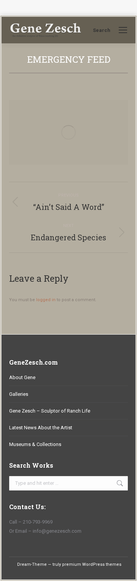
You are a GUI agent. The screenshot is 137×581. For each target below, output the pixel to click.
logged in (46, 299)
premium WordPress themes (91, 564)
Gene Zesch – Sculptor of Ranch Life (49, 411)
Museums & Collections (35, 444)
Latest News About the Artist (40, 427)
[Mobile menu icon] (123, 30)
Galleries (18, 394)
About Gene (22, 377)
